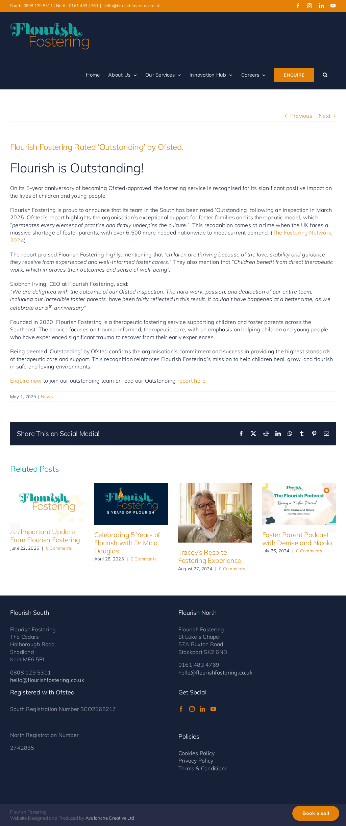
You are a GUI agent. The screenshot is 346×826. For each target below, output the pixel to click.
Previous (301, 115)
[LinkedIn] (202, 709)
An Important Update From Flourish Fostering (45, 535)
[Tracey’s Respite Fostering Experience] (215, 513)
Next (324, 115)
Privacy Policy (195, 760)
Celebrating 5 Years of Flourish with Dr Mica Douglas (127, 542)
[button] (325, 75)
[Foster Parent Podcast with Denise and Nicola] (299, 504)
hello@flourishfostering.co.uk (131, 5)
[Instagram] (192, 709)
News (47, 396)
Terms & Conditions (202, 768)
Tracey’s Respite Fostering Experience (209, 556)
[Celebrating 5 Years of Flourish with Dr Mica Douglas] (131, 504)
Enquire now (26, 380)
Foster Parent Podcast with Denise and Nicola (297, 538)
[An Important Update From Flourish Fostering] (47, 502)
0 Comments (59, 548)
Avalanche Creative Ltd (109, 818)
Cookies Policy (196, 753)
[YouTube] (213, 709)
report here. (192, 380)
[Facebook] (181, 709)
